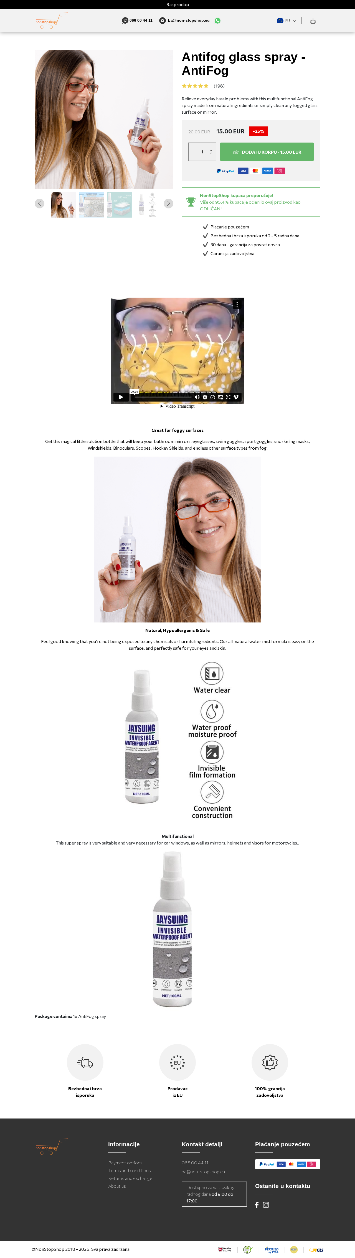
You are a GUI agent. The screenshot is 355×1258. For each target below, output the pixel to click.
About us (117, 1186)
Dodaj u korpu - (271, 152)
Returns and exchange (130, 1178)
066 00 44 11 (195, 1162)
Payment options (125, 1162)
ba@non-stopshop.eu (203, 1171)
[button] (168, 203)
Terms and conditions (129, 1170)
